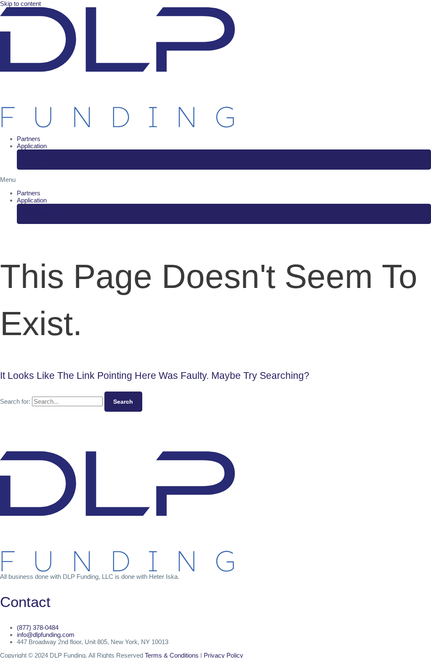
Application (32, 145)
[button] (215, 179)
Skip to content (20, 3)
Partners (28, 138)
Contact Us (42, 159)
